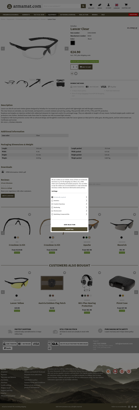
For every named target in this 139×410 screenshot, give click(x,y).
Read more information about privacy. (74, 188)
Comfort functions (59, 204)
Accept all (70, 229)
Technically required (60, 197)
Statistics (56, 200)
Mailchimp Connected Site (61, 214)
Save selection (69, 225)
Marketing (57, 207)
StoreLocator (58, 211)
